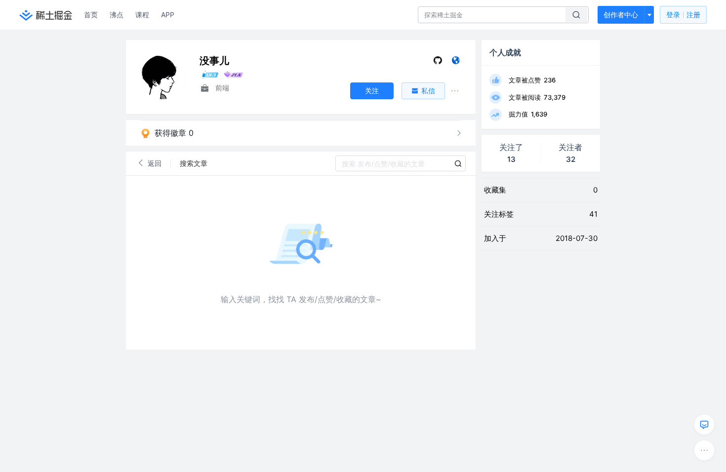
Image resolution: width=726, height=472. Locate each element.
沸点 (116, 14)
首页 (91, 14)
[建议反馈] (704, 424)
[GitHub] (438, 62)
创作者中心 (621, 14)
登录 (683, 14)
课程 (142, 14)
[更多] (704, 450)
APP (167, 14)
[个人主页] (455, 62)
